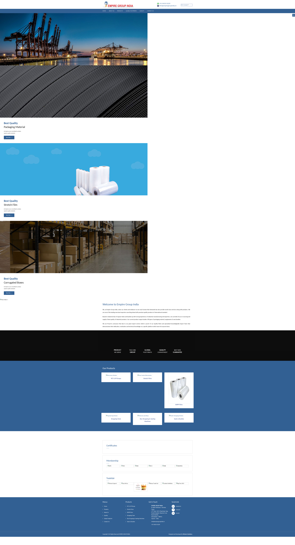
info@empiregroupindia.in (167, 6)
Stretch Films (130, 509)
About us (111, 11)
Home (104, 11)
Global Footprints (131, 11)
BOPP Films (130, 512)
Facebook (177, 509)
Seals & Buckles (131, 521)
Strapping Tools (131, 515)
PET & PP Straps (131, 506)
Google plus (178, 506)
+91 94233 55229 (164, 3)
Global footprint (108, 518)
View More (8, 137)
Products (120, 11)
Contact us (150, 11)
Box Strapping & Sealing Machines (135, 518)
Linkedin (177, 513)
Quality (142, 11)
